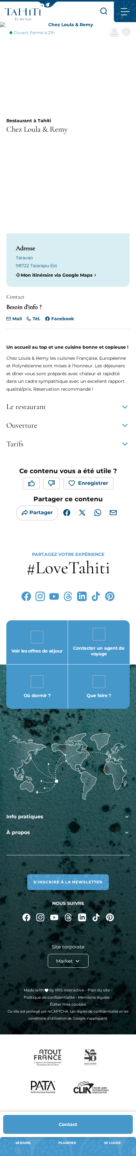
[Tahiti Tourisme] (23, 14)
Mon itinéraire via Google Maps (56, 275)
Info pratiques (24, 817)
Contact (68, 1124)
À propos (18, 832)
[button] (48, 4)
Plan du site (99, 990)
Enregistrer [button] (93, 483)
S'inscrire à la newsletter (68, 882)
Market (65, 961)
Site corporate (68, 947)
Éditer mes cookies (68, 1004)
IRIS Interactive (69, 990)
